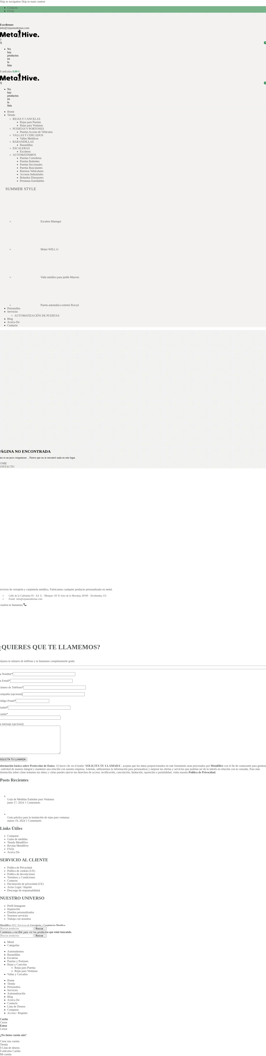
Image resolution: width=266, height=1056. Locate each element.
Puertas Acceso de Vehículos (36, 131)
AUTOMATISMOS (24, 154)
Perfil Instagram (16, 905)
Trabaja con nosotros (19, 918)
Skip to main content (33, 1)
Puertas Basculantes (31, 167)
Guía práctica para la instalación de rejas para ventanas (38, 817)
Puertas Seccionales (31, 164)
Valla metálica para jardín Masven (60, 277)
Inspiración (13, 909)
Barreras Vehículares (31, 171)
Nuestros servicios (17, 915)
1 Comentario (32, 802)
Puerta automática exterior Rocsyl (60, 305)
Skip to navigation (11, 1)
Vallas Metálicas (29, 138)
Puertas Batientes (29, 161)
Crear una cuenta (9, 1041)
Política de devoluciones (21, 874)
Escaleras (25, 151)
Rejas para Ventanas (31, 125)
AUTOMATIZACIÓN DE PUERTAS (36, 315)
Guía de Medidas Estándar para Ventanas (30, 799)
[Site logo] (19, 36)
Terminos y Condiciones (21, 877)
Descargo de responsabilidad (23, 890)
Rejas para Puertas (30, 122)
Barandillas (26, 145)
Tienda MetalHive (17, 842)
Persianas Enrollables (32, 180)
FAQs (10, 848)
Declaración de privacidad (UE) (25, 883)
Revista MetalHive (18, 845)
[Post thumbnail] (14, 796)
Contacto (12, 880)
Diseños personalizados (20, 912)
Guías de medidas (17, 839)
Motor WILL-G (50, 249)
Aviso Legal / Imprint (19, 887)
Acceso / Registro (17, 1013)
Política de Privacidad (202, 772)
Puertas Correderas (30, 158)
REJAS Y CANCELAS (26, 118)
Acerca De (13, 852)
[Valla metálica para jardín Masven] (27, 277)
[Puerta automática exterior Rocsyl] (27, 305)
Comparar (13, 835)
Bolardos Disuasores (31, 177)
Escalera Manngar (51, 221)
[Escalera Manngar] (27, 221)
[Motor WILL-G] (27, 249)
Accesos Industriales (31, 174)
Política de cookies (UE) (21, 870)
